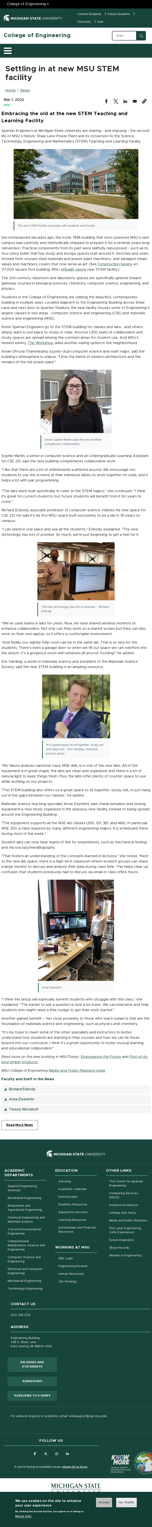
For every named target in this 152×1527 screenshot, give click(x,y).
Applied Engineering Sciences (22, 1188)
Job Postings (77, 1281)
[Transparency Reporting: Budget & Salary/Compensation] (138, 1455)
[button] (144, 101)
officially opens (73, 269)
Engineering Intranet (77, 1266)
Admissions (32, 1381)
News (25, 90)
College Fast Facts (128, 1212)
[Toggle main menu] (7, 51)
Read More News (19, 1125)
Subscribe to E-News (35, 1395)
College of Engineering (26, 4)
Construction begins (115, 264)
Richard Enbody (22, 1089)
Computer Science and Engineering (24, 1259)
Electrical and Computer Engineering (25, 1271)
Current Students (89, 14)
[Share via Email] (135, 101)
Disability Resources (77, 1204)
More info (23, 1516)
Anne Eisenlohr (21, 1099)
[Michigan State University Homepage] (76, 1488)
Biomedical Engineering (24, 1198)
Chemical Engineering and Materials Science (26, 1219)
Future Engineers (121, 1240)
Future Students (118, 14)
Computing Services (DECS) (128, 1195)
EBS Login (77, 1258)
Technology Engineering (25, 1288)
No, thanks (126, 1502)
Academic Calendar (77, 1189)
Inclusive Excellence (123, 1205)
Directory (84, 21)
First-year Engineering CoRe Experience (125, 1230)
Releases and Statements (38, 1364)
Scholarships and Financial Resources (77, 1229)
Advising (64, 1181)
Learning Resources (77, 1219)
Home (10, 90)
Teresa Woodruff (23, 1109)
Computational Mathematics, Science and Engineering (27, 1245)
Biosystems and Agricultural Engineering (27, 1207)
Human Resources (77, 1273)
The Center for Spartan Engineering (128, 1183)
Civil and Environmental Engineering (24, 1231)
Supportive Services (77, 1212)
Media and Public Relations (128, 1220)
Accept (104, 1502)
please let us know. (75, 1467)
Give (100, 21)
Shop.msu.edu (128, 1247)
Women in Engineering (125, 1255)
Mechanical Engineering (24, 1281)
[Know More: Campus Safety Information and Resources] (113, 1455)
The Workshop (40, 343)
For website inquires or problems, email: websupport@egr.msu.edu (59, 1416)
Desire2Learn (77, 1196)
